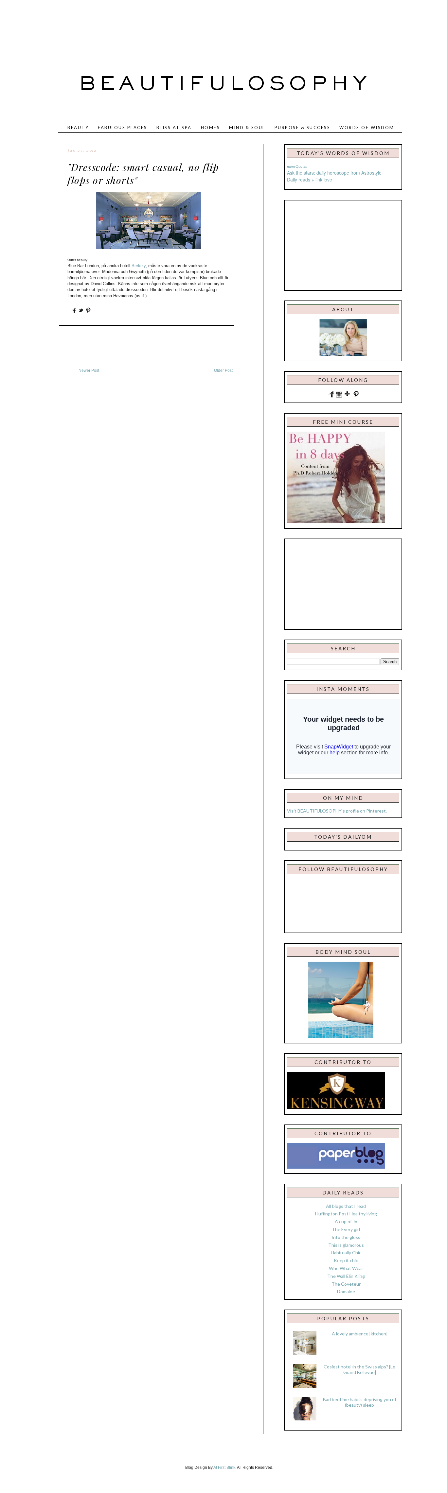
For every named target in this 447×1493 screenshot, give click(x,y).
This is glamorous (346, 1245)
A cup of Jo (346, 1221)
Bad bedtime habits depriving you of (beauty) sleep (359, 1402)
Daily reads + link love (309, 179)
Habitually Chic (346, 1252)
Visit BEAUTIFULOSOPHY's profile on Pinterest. (337, 811)
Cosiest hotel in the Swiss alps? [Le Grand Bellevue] (359, 1369)
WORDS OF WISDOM (366, 127)
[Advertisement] (202, 28)
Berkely (139, 265)
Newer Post (89, 370)
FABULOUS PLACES (122, 127)
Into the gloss (345, 1237)
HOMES (210, 127)
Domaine (346, 1291)
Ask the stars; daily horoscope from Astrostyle (334, 172)
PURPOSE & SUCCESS (303, 127)
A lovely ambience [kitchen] (359, 1333)
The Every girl (346, 1229)
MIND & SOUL (247, 127)
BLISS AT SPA (174, 127)
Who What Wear (346, 1268)
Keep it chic (346, 1260)
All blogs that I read (346, 1206)
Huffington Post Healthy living (346, 1213)
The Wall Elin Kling (346, 1276)
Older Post (223, 370)
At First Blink (224, 1467)
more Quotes (297, 166)
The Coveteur (346, 1284)
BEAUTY (78, 127)
